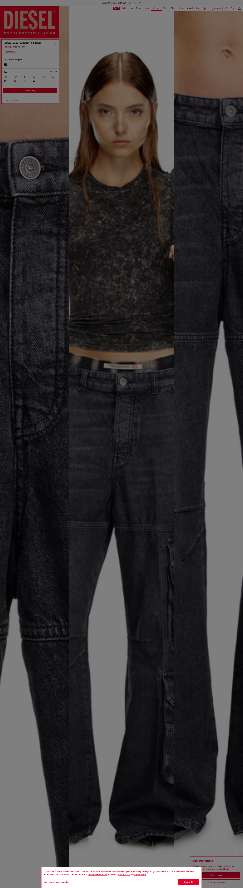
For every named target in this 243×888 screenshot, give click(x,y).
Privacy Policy (124, 874)
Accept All (188, 882)
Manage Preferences (97, 874)
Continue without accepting (56, 882)
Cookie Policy (140, 874)
